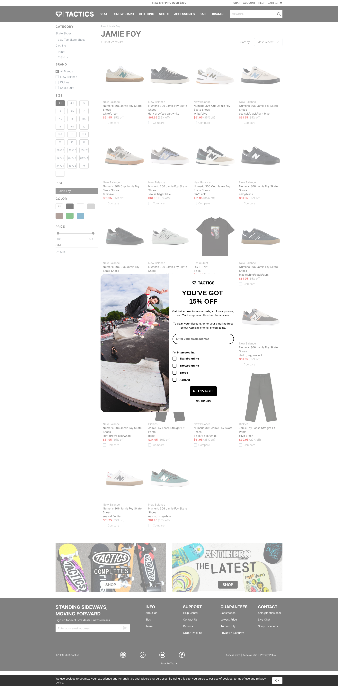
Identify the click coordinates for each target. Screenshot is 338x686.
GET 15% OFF (203, 391)
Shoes (184, 372)
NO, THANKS (203, 401)
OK (277, 680)
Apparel (185, 379)
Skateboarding (189, 358)
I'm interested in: (184, 352)
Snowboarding (189, 365)
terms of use (242, 678)
